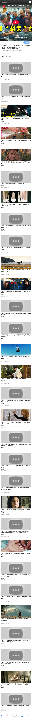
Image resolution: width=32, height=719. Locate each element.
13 (9, 716)
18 (14, 716)
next (22, 716)
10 (24, 715)
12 (30, 715)
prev (2, 715)
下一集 (26, 42)
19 (17, 716)
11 (27, 715)
